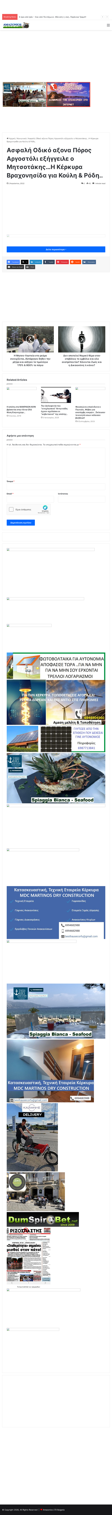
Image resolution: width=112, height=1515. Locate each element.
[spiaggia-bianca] (25, 94)
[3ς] (43, 1290)
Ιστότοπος (63, 494)
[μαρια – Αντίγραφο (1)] (56, 806)
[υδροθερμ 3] (41, 942)
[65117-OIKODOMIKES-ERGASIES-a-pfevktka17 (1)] (50, 1101)
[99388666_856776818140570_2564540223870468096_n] (32, 1171)
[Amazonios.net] (16, 25)
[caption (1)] (56, 1038)
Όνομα (10, 481)
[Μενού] (108, 26)
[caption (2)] (56, 802)
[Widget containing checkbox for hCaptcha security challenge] (29, 509)
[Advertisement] (56, 6)
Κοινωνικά (21, 138)
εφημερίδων (36, 1287)
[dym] (43, 1226)
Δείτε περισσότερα (55, 249)
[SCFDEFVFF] (56, 938)
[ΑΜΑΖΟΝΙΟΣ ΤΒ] (51, 550)
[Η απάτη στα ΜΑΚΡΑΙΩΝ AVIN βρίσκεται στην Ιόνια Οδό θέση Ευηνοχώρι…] (22, 395)
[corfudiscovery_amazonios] (68, 94)
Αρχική (11, 138)
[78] (56, 751)
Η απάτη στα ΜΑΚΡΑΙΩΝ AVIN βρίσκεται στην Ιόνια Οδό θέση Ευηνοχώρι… (21, 410)
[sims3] (36, 1210)
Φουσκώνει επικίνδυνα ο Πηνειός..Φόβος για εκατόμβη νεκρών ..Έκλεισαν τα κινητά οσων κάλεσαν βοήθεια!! (90, 412)
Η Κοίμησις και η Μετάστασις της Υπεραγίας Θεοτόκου (43, 17)
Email (10, 494)
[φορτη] (29, 626)
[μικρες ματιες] (33, 1330)
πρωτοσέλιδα (24, 1287)
